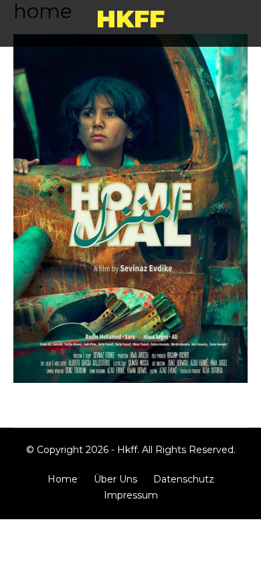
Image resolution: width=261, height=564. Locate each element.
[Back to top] (244, 547)
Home (63, 479)
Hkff (130, 18)
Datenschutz (183, 479)
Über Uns (115, 479)
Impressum (131, 495)
